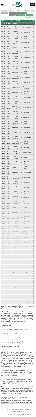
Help (22, 411)
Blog (13, 409)
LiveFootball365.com (23, 414)
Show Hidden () (15, 21)
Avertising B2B (20, 409)
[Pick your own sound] (33, 26)
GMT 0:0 (26, 10)
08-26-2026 (4, 10)
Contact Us (28, 409)
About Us (7, 409)
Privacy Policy (16, 411)
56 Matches (5, 21)
